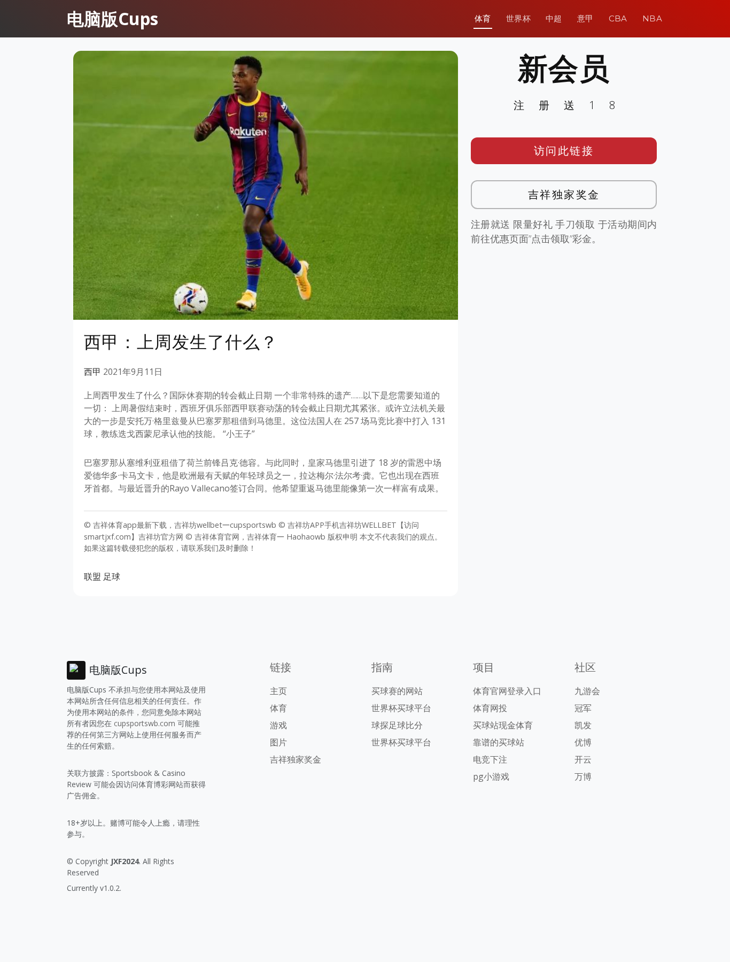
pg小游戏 (491, 776)
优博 (583, 742)
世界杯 (518, 18)
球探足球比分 (397, 725)
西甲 (92, 372)
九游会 (587, 691)
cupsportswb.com (144, 723)
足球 (111, 576)
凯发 (583, 725)
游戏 (278, 725)
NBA (652, 18)
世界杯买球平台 (401, 708)
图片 (278, 742)
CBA (618, 18)
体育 (483, 18)
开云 (583, 759)
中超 (554, 18)
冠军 (583, 708)
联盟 (92, 576)
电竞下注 (490, 759)
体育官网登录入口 (507, 691)
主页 (278, 691)
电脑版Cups (112, 18)
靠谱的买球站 (498, 742)
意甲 (585, 18)
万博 (583, 776)
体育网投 (490, 708)
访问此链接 (564, 150)
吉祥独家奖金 (564, 194)
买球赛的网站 (397, 691)
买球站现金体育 (503, 725)
